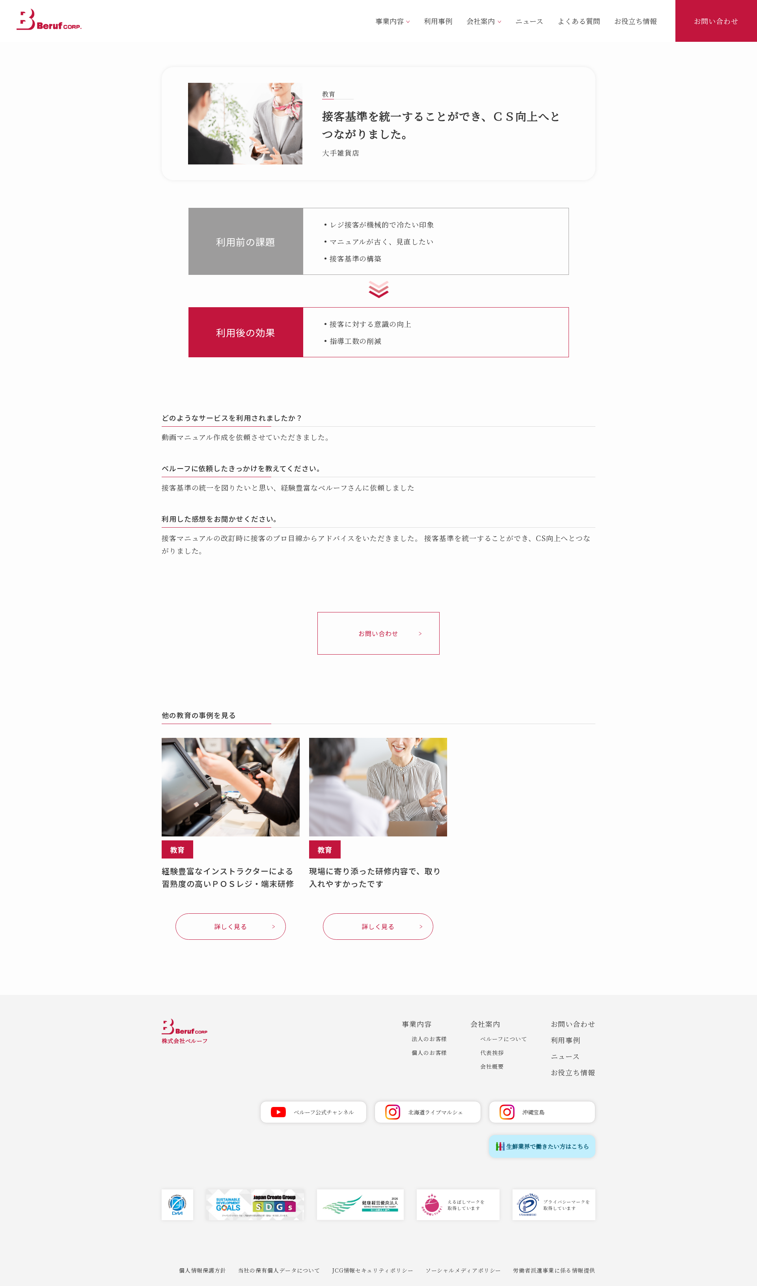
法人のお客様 (429, 1039)
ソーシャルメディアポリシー (463, 1270)
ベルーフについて (503, 1039)
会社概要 (492, 1066)
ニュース (529, 21)
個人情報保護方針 (202, 1270)
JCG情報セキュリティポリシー (373, 1270)
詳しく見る (231, 926)
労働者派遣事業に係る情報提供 (554, 1270)
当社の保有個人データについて (279, 1270)
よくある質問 (578, 21)
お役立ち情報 (635, 21)
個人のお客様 (429, 1052)
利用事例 (438, 21)
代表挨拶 (492, 1052)
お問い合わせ (716, 21)
